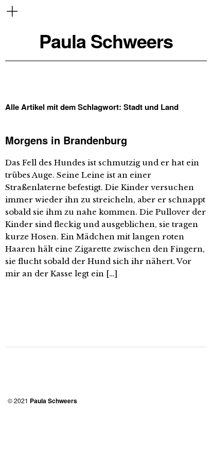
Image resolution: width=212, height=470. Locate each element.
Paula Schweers (106, 40)
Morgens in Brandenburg (66, 140)
